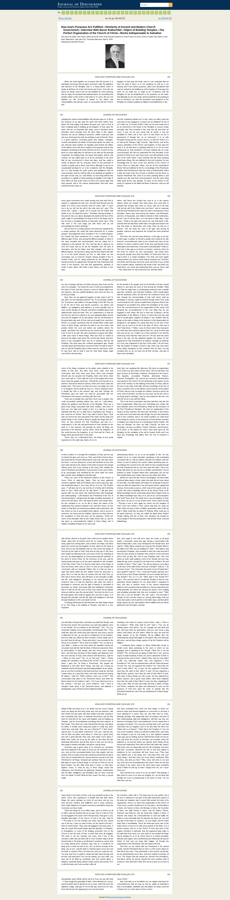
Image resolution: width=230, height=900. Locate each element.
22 (152, 13)
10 (101, 13)
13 (114, 13)
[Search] (170, 5)
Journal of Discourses (80, 4)
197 (168, 364)
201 (168, 704)
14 (118, 13)
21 (148, 13)
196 (61, 280)
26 (169, 13)
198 (61, 450)
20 (143, 13)
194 (61, 115)
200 (61, 618)
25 (165, 13)
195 (168, 196)
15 (122, 13)
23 (156, 13)
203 (168, 874)
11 (105, 13)
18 (135, 13)
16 (127, 13)
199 (168, 534)
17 (131, 13)
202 (61, 791)
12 (110, 13)
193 (168, 77)
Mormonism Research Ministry (119, 897)
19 (139, 13)
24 (160, 13)
